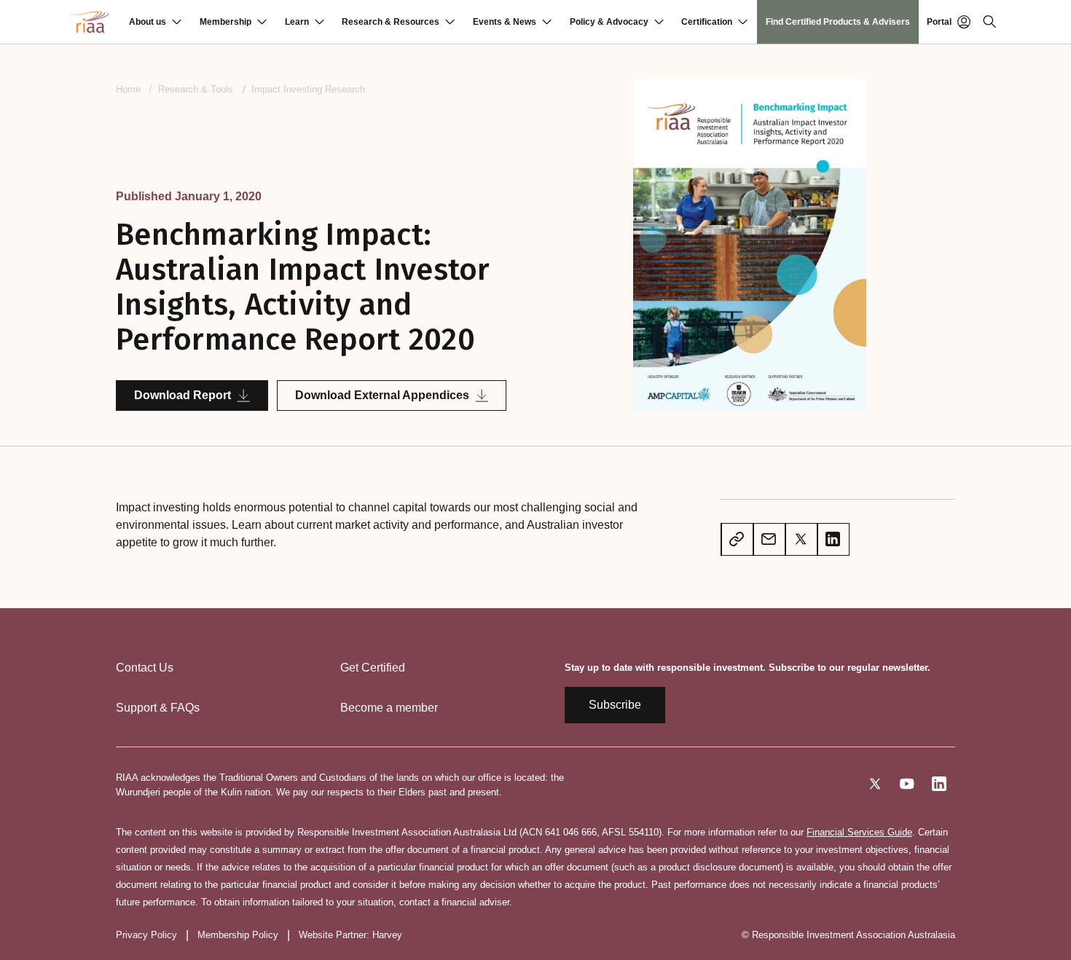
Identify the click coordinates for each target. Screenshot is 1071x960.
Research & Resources (390, 22)
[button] (155, 22)
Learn (297, 22)
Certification (706, 22)
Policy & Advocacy (609, 22)
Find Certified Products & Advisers (838, 22)
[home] (89, 22)
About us (147, 22)
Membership (225, 22)
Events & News (504, 22)
